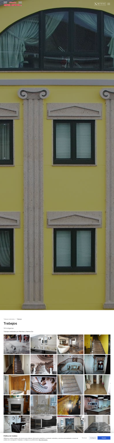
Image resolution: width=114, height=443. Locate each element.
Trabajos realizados (9, 319)
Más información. (43, 440)
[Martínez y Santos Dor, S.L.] (13, 3)
